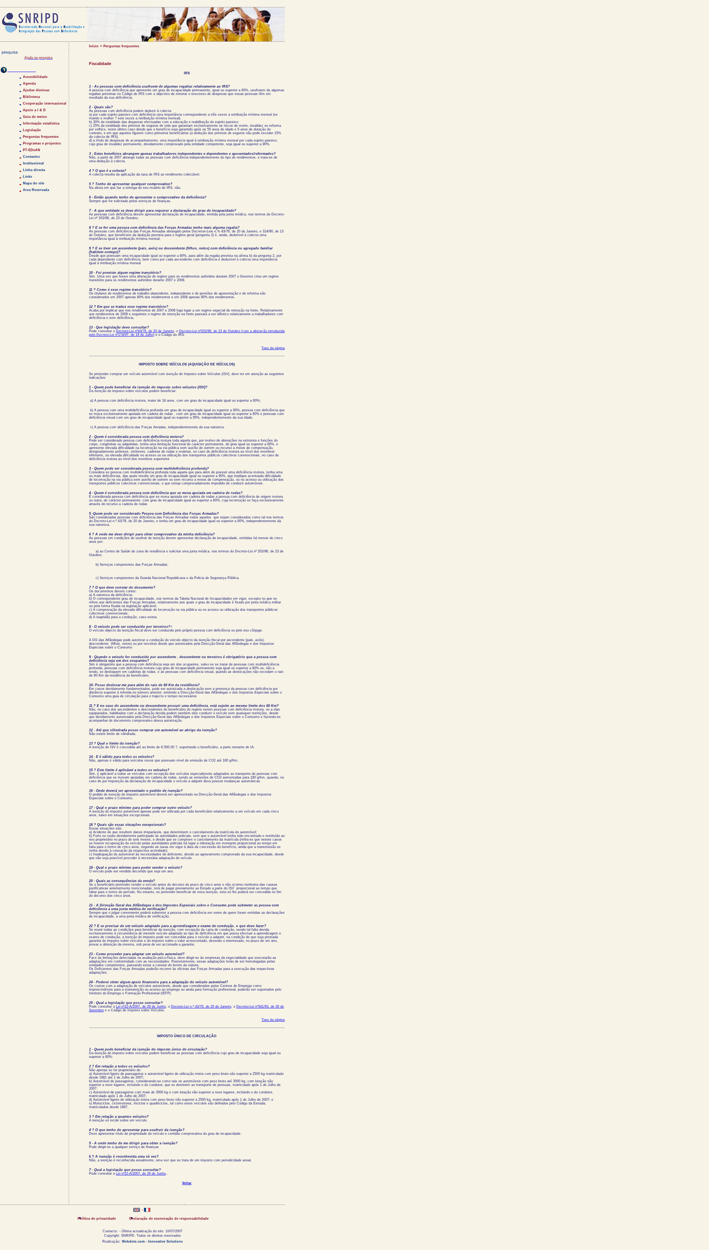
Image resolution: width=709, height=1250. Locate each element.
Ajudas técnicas (36, 90)
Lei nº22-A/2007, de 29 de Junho (141, 1006)
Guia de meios (35, 117)
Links (27, 176)
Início (94, 46)
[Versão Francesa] (147, 1211)
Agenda (29, 83)
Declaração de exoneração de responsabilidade (169, 1218)
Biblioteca (31, 97)
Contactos (31, 157)
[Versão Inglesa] (137, 1211)
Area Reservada (36, 190)
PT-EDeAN (31, 150)
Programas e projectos (42, 143)
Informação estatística (41, 123)
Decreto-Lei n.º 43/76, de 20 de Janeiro (201, 1006)
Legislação (32, 130)
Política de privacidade (97, 1218)
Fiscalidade (100, 63)
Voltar (187, 1183)
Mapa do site (33, 183)
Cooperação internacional (44, 103)
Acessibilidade (35, 77)
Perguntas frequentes (121, 46)
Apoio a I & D (34, 110)
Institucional (33, 163)
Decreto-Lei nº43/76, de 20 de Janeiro (145, 331)
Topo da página (273, 348)
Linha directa (34, 170)
